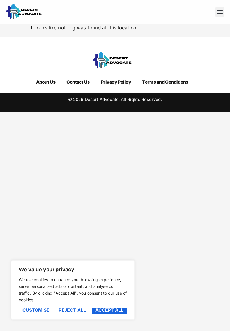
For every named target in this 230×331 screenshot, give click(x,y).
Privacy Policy (116, 82)
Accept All (109, 310)
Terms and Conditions (165, 82)
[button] (219, 12)
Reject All (72, 310)
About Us (46, 82)
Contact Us (77, 82)
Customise (35, 310)
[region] (73, 290)
